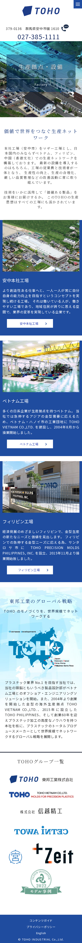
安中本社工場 (29, 323)
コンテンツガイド (41, 921)
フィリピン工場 (29, 570)
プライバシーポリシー (41, 927)
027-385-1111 (39, 36)
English (41, 933)
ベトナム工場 (29, 444)
